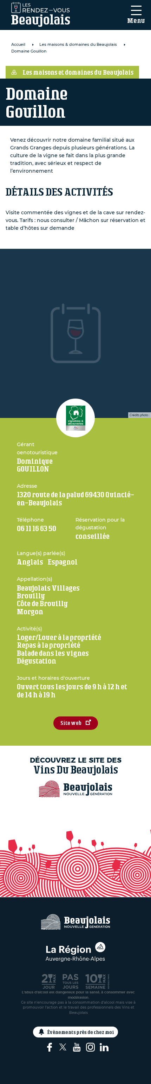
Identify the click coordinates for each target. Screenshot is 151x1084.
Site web (70, 723)
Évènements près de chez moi (80, 1032)
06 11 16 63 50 (36, 528)
